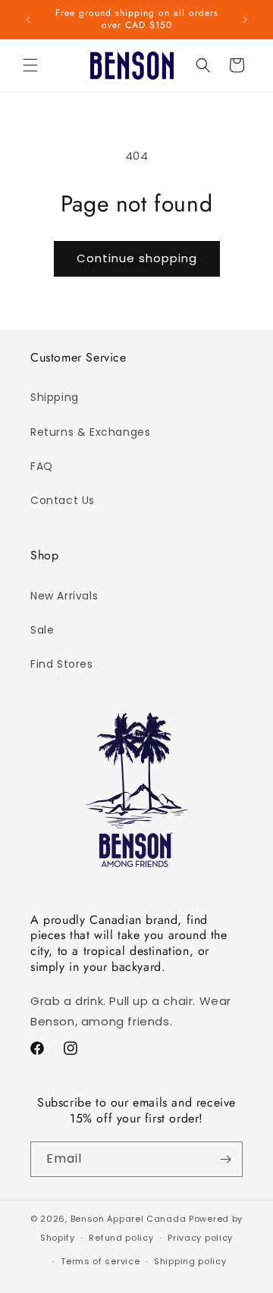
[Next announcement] (245, 19)
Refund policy (121, 1238)
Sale (42, 629)
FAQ (41, 466)
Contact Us (62, 500)
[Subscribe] (225, 1159)
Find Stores (61, 664)
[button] (30, 65)
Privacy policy (200, 1238)
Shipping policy (190, 1261)
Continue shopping (137, 258)
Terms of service (100, 1261)
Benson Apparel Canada (129, 1219)
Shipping (54, 397)
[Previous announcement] (28, 19)
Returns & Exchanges (90, 432)
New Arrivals (64, 595)
